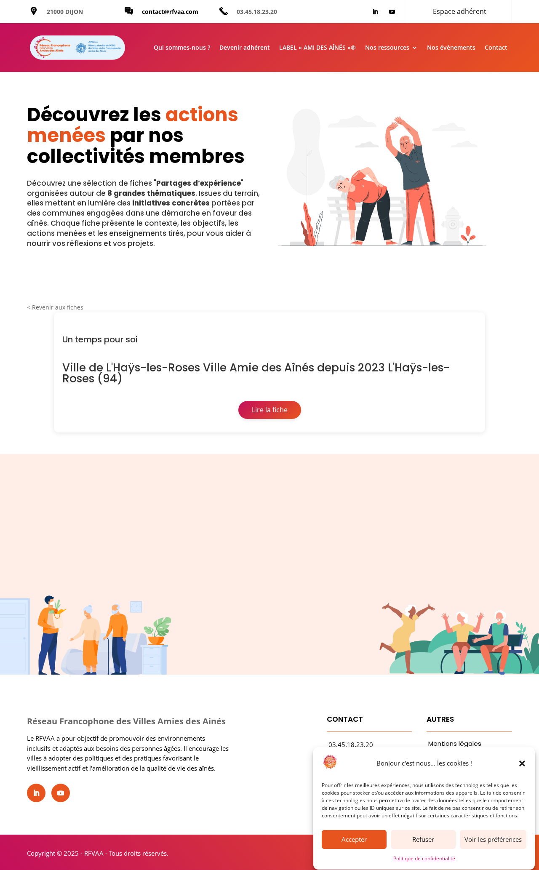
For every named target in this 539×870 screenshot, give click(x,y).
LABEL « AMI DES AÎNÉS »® (317, 47)
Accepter (354, 839)
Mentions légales (454, 743)
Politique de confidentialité (424, 858)
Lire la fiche (270, 409)
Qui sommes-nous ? (182, 47)
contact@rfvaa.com (170, 12)
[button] (522, 763)
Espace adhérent (459, 11)
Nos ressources (387, 47)
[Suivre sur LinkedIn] (375, 11)
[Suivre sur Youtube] (392, 11)
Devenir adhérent (244, 47)
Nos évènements (451, 47)
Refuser (423, 839)
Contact (496, 47)
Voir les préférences (493, 839)
